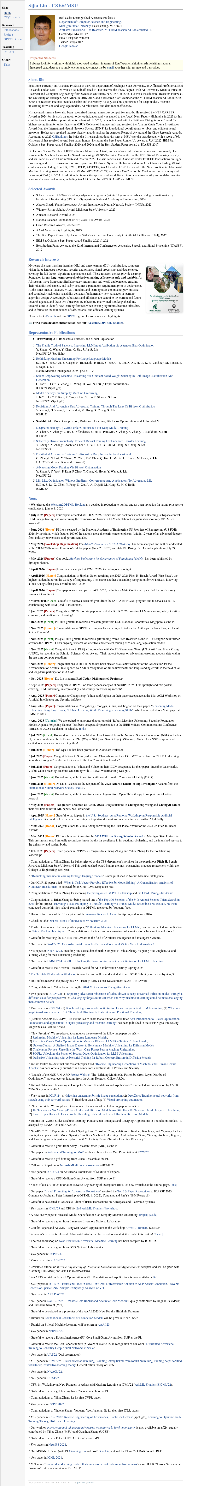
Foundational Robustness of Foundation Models (74, 1318)
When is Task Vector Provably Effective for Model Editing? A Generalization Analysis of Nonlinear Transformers (100, 884)
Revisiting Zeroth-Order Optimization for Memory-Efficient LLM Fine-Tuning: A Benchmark (90, 1041)
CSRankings (60, 136)
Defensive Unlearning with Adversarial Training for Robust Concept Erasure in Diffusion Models (92, 1057)
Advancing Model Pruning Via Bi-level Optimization (68, 467)
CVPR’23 (55, 1254)
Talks (7, 64)
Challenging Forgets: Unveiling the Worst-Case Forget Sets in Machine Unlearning (83, 1049)
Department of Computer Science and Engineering (90, 22)
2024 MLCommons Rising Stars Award (107, 987)
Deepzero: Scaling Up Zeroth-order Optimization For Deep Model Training (82, 427)
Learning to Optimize (161, 1417)
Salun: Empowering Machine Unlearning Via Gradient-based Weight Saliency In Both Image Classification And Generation (104, 378)
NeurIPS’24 (54, 951)
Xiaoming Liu (77, 1451)
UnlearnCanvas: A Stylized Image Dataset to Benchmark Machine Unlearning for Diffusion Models (93, 1045)
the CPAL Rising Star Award (155, 893)
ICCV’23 (143, 1152)
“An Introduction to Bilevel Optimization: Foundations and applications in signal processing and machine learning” (104, 1021)
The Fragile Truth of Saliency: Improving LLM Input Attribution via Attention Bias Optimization (95, 345)
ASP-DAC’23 (55, 1294)
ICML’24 (54, 1008)
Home (7, 12)
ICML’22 (54, 1361)
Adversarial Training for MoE (66, 1152)
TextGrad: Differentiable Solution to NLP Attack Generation (130, 1284)
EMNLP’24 (54, 961)
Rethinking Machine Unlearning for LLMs (113, 927)
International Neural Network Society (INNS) (56, 788)
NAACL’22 (54, 1371)
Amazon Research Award (102, 914)
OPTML (72, 316)
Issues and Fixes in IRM (77, 1284)
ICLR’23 (55, 1284)
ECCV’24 (55, 993)
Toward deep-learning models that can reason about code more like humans (91, 1464)
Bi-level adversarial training (78, 1361)
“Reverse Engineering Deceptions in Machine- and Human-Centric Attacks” (102, 1066)
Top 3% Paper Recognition (133, 1191)
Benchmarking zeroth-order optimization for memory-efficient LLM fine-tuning (114, 1008)
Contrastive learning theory (59, 1365)
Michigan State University (75, 26)
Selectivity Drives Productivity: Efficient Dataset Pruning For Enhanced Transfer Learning (91, 441)
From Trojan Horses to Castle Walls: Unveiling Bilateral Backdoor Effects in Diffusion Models (90, 1114)
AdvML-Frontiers (136, 1228)
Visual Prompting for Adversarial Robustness (72, 1191)
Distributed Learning (62, 1421)
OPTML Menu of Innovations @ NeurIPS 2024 (78, 921)
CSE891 (9, 52)
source (90, 1482)
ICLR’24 (55, 1095)
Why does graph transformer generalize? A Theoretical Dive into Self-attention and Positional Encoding (104, 1010)
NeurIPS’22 (56, 1331)
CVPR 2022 (56, 1404)
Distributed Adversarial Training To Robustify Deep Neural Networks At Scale (84, 454)
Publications (11, 30)
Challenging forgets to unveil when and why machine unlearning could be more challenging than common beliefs (105, 1000)
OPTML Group (13, 39)
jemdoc (81, 1482)
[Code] (153, 1215)
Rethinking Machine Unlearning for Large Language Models (70, 1037)
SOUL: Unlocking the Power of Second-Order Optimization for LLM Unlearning (113, 961)
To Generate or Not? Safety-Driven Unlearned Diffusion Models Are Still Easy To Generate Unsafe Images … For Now (106, 1110)
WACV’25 (54, 944)
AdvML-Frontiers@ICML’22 (153, 1384)
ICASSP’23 (57, 1260)
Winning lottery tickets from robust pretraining (124, 1361)
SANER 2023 (56, 1301)
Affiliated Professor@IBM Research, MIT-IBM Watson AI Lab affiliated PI (105, 30)
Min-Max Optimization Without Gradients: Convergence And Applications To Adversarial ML (94, 480)
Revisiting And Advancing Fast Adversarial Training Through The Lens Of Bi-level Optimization (95, 406)
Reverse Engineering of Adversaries (86, 1417)
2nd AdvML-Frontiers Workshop (80, 1165)
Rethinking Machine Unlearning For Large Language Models (73, 358)
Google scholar (68, 46)
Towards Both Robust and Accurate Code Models (96, 1301)
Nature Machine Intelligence (49, 931)
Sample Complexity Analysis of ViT (82, 1288)
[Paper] (143, 1215)
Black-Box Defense (121, 1417)
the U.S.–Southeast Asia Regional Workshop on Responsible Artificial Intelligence (100, 817)
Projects (8, 34)
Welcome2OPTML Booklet (105, 322)
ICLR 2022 (56, 1417)
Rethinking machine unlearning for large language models (67, 876)
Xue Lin (104, 1451)
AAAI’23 (104, 1324)
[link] (174, 1185)
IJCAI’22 (53, 1378)
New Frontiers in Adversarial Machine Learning (88, 1241)
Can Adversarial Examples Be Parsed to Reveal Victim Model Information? (108, 944)
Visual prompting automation (125, 1099)
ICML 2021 (54, 1457)
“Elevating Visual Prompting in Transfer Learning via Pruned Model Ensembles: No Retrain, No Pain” (115, 903)
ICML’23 (54, 1208)
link (82, 728)
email (110, 67)
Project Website (80, 1074)
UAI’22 (52, 1354)
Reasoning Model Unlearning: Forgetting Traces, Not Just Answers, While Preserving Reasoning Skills (101, 708)
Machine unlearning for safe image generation (94, 1095)
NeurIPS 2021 (57, 1444)
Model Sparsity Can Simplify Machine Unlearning (67, 393)
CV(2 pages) (12, 17)
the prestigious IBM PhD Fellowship (109, 893)
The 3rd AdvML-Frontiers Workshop (53, 974)
